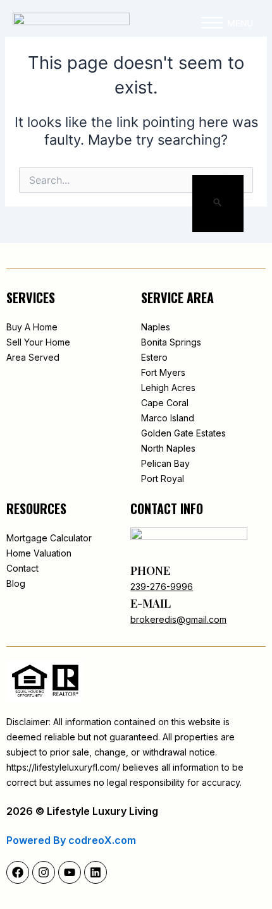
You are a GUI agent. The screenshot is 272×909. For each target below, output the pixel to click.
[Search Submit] (218, 203)
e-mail (150, 603)
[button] (212, 26)
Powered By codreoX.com (71, 840)
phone (150, 570)
